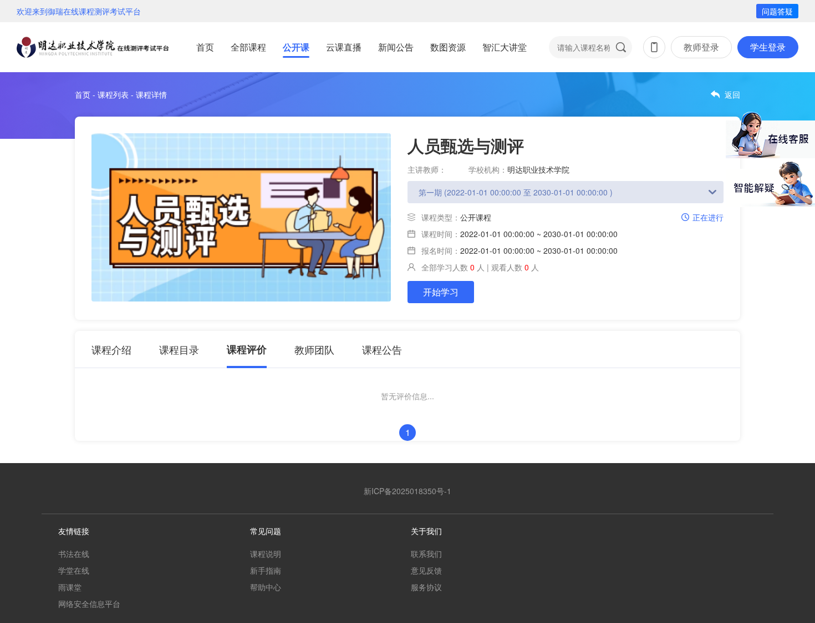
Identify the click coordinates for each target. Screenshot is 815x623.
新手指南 (265, 570)
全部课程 (248, 47)
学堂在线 (73, 570)
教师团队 (314, 349)
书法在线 (73, 553)
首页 (205, 47)
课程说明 (265, 553)
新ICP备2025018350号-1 (407, 490)
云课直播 (343, 47)
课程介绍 (111, 349)
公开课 (296, 47)
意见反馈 (426, 570)
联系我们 (426, 553)
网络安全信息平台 (89, 603)
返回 (732, 94)
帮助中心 (265, 586)
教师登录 (701, 47)
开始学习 (441, 291)
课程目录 (179, 349)
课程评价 (247, 349)
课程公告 (382, 349)
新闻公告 (396, 47)
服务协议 (426, 586)
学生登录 (768, 47)
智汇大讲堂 (504, 47)
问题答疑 (777, 11)
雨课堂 (69, 586)
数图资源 (448, 47)
